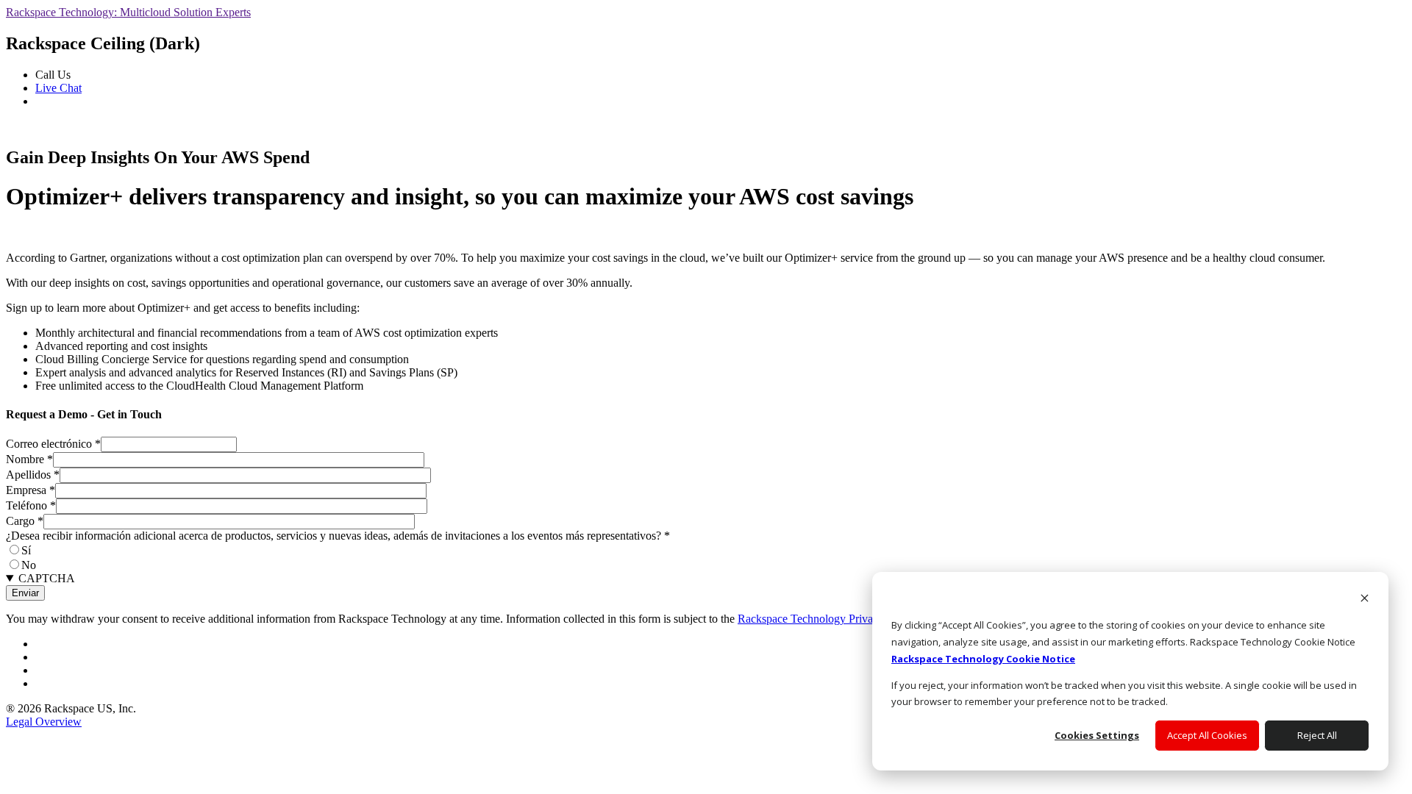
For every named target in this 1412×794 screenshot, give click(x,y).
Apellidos (33, 474)
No (28, 565)
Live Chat (58, 88)
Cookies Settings (1097, 735)
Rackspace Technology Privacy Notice (828, 618)
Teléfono (31, 505)
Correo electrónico (53, 443)
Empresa (30, 490)
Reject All (1317, 735)
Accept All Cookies (1207, 735)
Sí (26, 550)
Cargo (24, 521)
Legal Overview (44, 721)
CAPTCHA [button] (46, 578)
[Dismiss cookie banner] (1364, 599)
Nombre (29, 459)
